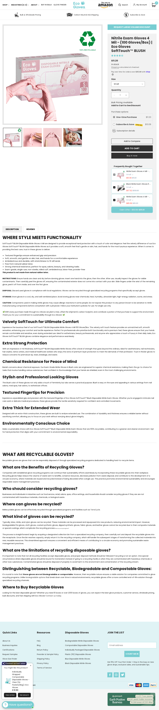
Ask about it (24, 695)
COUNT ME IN (132, 653)
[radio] (114, 117)
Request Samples (10, 654)
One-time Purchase (126, 117)
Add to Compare (132, 141)
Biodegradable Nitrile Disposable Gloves (82, 641)
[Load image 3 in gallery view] (52, 137)
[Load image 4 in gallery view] (72, 137)
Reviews (30, 229)
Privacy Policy (43, 663)
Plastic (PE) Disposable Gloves (78, 654)
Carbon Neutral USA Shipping (86, 15)
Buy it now (132, 155)
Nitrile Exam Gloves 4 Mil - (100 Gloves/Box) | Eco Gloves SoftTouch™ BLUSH (138, 171)
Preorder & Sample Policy (48, 654)
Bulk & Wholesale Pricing (30, 15)
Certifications (8, 650)
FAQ (38, 641)
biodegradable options (35, 577)
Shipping (115, 67)
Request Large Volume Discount (132, 27)
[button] (6, 5)
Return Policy (42, 650)
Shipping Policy (43, 659)
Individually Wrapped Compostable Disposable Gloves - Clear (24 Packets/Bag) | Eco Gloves (20, 680)
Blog (38, 645)
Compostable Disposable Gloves (79, 645)
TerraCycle (95, 509)
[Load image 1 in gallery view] (12, 137)
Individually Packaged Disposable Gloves (82, 650)
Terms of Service (44, 668)
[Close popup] (30, 665)
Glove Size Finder (9, 659)
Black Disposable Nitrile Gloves (78, 663)
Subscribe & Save (137, 15)
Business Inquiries (9, 645)
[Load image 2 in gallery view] (32, 137)
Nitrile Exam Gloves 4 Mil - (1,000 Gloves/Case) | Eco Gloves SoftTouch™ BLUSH (138, 196)
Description (12, 229)
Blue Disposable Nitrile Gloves (77, 659)
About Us (6, 641)
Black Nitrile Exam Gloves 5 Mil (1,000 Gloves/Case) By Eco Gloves (138, 184)
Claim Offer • (132, 210)
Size (113, 79)
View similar (10, 695)
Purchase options (119, 111)
